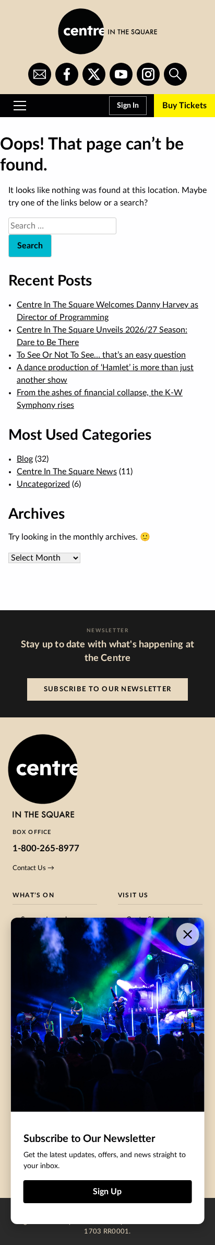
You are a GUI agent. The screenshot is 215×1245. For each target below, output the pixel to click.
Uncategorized (43, 484)
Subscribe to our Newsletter (108, 689)
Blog (25, 459)
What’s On (33, 895)
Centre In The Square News (67, 471)
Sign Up (107, 1191)
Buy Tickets (184, 105)
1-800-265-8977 (46, 848)
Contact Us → (33, 868)
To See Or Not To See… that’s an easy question (101, 355)
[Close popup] (187, 934)
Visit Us (133, 895)
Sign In (128, 105)
